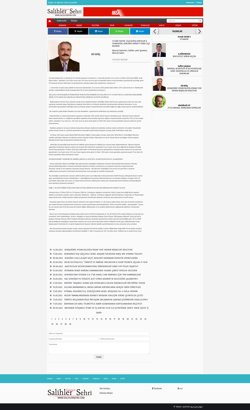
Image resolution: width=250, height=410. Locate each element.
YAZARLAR (177, 31)
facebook (157, 388)
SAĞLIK (161, 25)
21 (132, 319)
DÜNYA (178, 25)
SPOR (112, 25)
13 (97, 319)
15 (106, 319)
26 (57, 324)
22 (136, 319)
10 (84, 319)
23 (141, 319)
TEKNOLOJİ (145, 25)
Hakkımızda (190, 3)
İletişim (199, 3)
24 (145, 319)
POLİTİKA (95, 25)
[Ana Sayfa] (50, 21)
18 (119, 319)
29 (70, 324)
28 (66, 324)
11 (88, 319)
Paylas (58, 31)
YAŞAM (79, 25)
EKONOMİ (129, 25)
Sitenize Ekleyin (106, 393)
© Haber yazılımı (182, 406)
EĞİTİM (195, 25)
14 (101, 319)
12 (93, 319)
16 (110, 319)
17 (114, 319)
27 (61, 324)
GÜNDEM (62, 25)
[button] (155, 31)
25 (52, 324)
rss (181, 388)
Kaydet (99, 357)
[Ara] (200, 20)
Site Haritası (104, 388)
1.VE (50, 188)
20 (128, 319)
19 (123, 319)
